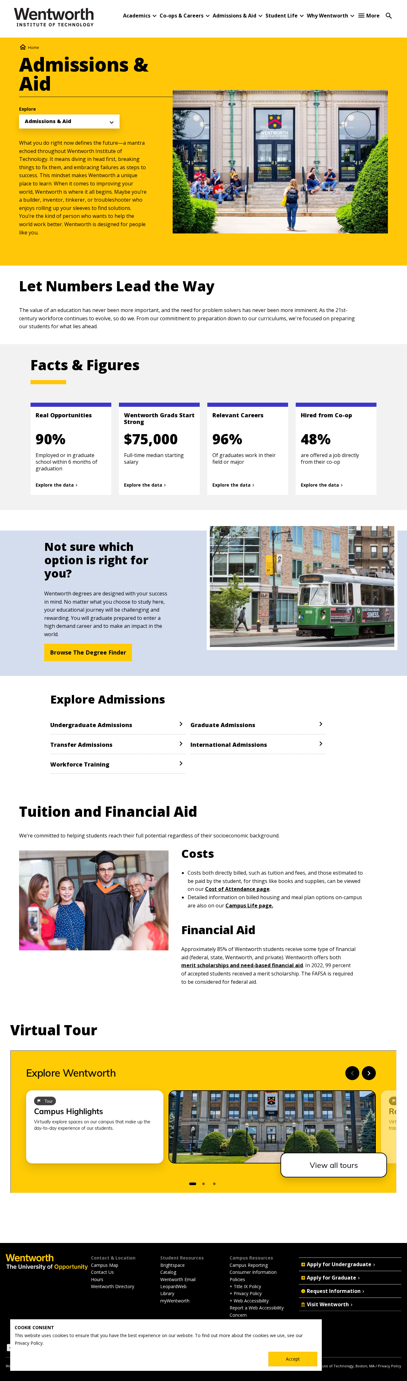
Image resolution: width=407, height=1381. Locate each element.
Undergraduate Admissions (91, 725)
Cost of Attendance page (237, 888)
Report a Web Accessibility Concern (257, 1311)
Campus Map (104, 1265)
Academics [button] (136, 15)
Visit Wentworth (328, 1304)
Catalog (168, 1272)
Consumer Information (253, 1272)
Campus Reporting (249, 1265)
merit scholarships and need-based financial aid (242, 965)
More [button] (373, 15)
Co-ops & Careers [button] (182, 15)
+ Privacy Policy (246, 1293)
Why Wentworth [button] (327, 15)
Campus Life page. (249, 905)
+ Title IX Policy (245, 1286)
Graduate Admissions (222, 725)
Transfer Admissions (81, 744)
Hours (97, 1279)
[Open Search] (389, 15)
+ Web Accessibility (249, 1301)
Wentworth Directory (112, 1286)
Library (167, 1293)
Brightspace (172, 1265)
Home (33, 47)
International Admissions (228, 744)
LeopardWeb (173, 1286)
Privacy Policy (389, 1366)
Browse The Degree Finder (88, 652)
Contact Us (102, 1272)
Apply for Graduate (331, 1277)
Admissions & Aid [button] (234, 15)
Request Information (334, 1290)
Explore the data (55, 485)
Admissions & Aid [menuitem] (48, 121)
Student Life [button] (282, 15)
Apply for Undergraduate (339, 1264)
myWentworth (175, 1301)
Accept (293, 1359)
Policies (237, 1279)
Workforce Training (79, 764)
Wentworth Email (178, 1279)
